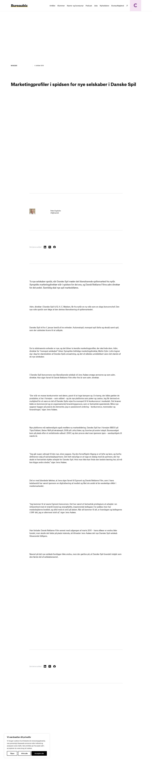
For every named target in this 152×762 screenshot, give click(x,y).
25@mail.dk (54, 213)
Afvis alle (24, 753)
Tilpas (12, 753)
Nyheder (14, 65)
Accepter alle (39, 753)
